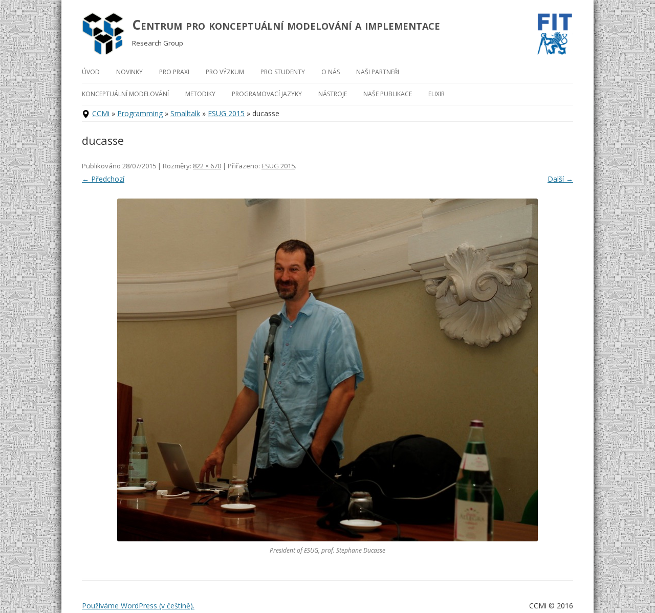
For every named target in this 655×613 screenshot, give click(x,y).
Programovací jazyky (267, 94)
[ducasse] (327, 370)
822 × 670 (207, 165)
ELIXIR (436, 94)
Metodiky (200, 94)
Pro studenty (282, 72)
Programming (140, 113)
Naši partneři (377, 72)
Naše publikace (387, 94)
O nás (330, 72)
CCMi (101, 113)
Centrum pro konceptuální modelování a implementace (286, 24)
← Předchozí (103, 179)
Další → (560, 179)
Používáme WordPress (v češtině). (138, 605)
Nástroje (332, 94)
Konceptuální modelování (125, 94)
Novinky (129, 72)
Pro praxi (174, 72)
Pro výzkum (225, 72)
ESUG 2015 (226, 113)
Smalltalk (185, 113)
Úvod (91, 72)
